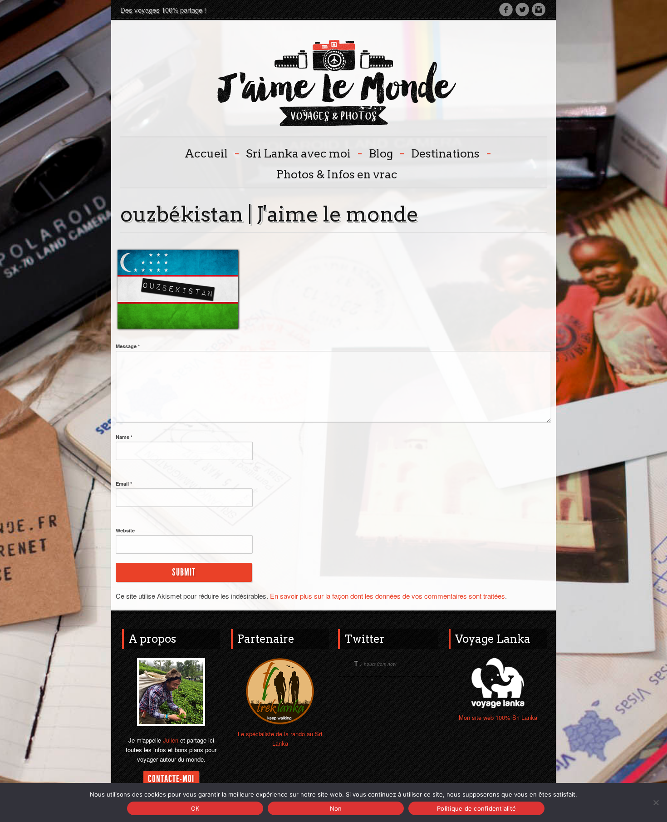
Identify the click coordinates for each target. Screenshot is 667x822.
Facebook (506, 9)
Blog (385, 153)
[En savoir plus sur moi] (171, 691)
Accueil (211, 153)
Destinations (450, 153)
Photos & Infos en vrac (336, 174)
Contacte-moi (171, 779)
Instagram (538, 9)
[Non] (655, 802)
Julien (170, 740)
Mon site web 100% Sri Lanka (498, 717)
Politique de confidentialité (476, 808)
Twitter (522, 9)
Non (336, 808)
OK (195, 808)
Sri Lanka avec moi (303, 153)
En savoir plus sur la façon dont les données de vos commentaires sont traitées (387, 596)
